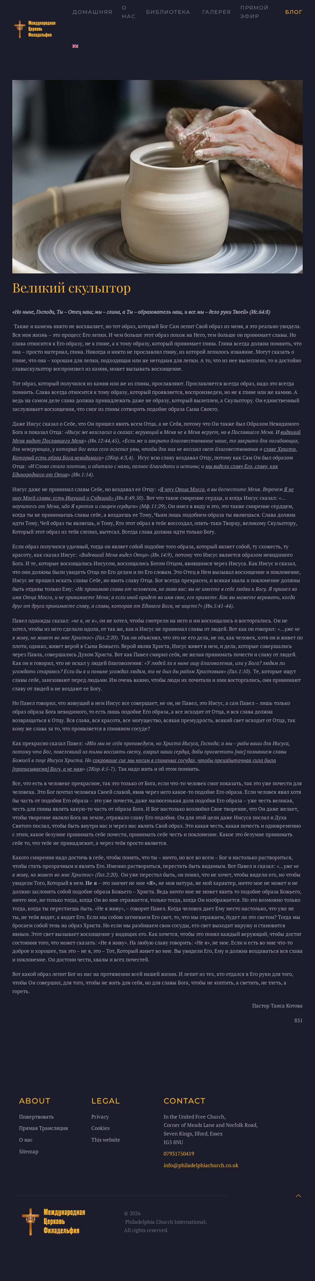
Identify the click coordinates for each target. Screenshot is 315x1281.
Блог (294, 12)
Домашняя (93, 12)
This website (105, 1139)
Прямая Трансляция (43, 1128)
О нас (129, 12)
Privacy (100, 1116)
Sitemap (28, 1151)
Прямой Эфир (254, 12)
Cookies (100, 1128)
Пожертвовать (36, 1116)
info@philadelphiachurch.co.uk (201, 1165)
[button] (298, 1196)
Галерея (216, 12)
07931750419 (179, 1153)
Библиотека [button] (168, 12)
